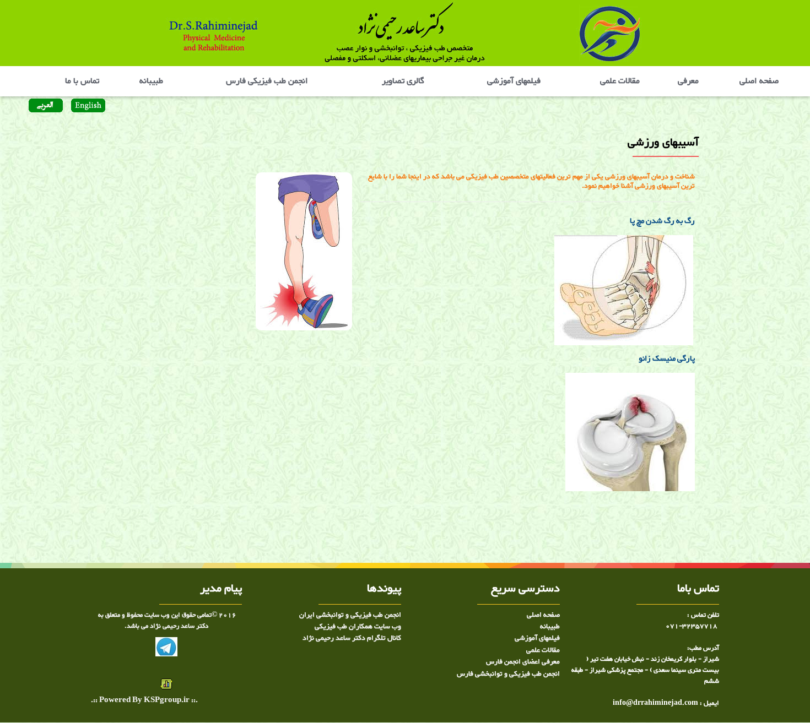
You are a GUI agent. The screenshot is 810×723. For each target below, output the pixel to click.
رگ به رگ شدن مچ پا (662, 221)
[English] (87, 107)
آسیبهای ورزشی (676, 517)
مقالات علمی (619, 81)
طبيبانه (550, 626)
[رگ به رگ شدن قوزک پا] (694, 292)
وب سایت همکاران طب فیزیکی (358, 626)
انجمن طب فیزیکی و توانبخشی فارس (508, 674)
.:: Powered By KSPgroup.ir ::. (144, 700)
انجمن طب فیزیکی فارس (267, 81)
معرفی (687, 81)
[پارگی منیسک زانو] (630, 434)
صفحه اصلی (759, 81)
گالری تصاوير (403, 81)
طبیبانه (151, 81)
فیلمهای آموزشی (537, 638)
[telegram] (166, 649)
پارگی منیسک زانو (664, 358)
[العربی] (45, 107)
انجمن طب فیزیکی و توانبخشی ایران (350, 615)
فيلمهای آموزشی (514, 81)
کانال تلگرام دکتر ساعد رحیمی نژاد (352, 638)
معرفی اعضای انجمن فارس (523, 661)
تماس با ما (83, 81)
